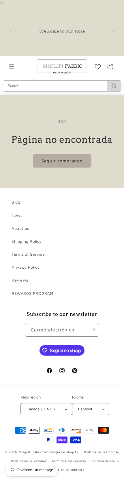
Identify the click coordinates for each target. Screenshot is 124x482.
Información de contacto (64, 469)
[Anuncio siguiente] (113, 31)
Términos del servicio (69, 461)
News (17, 215)
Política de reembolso (101, 452)
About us (20, 228)
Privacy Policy (26, 267)
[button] (11, 66)
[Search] (114, 86)
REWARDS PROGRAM (32, 293)
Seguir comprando (62, 160)
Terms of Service (28, 254)
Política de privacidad (28, 461)
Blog (16, 202)
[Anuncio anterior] (10, 31)
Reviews (20, 280)
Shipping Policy (27, 241)
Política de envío (105, 461)
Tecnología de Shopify (60, 452)
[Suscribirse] (92, 330)
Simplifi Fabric (30, 452)
